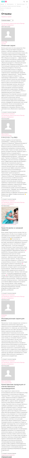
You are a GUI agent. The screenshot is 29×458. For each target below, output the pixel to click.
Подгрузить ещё (6, 457)
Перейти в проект (6, 16)
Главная (2, 4)
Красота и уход (20, 4)
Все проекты (10, 4)
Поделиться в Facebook (8, 113)
